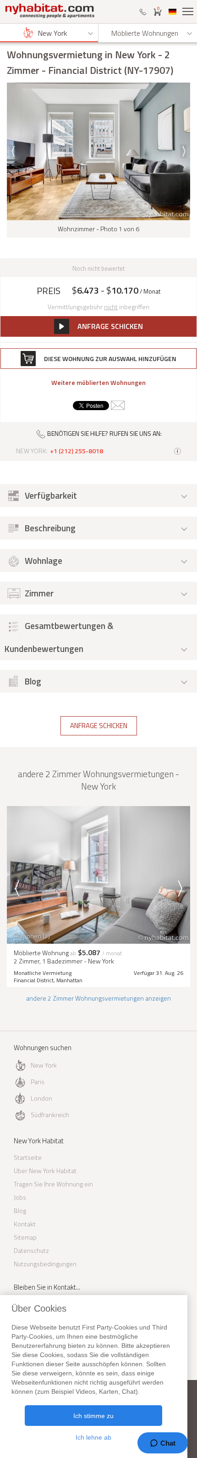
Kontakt (25, 1224)
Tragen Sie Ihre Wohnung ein (53, 1184)
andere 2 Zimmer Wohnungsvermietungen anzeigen (98, 998)
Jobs (20, 1197)
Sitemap (25, 1237)
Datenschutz (31, 1250)
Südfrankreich (50, 1114)
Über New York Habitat (45, 1170)
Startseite (28, 1157)
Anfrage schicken (98, 725)
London (41, 1098)
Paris (37, 1081)
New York (44, 1065)
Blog (20, 1210)
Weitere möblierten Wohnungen (98, 382)
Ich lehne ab (93, 1437)
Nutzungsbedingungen (45, 1264)
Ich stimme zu (93, 1415)
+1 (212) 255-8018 (76, 451)
